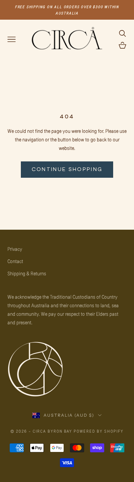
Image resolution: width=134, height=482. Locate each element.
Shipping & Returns (26, 273)
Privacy (14, 249)
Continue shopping (67, 169)
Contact (15, 261)
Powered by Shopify (99, 431)
